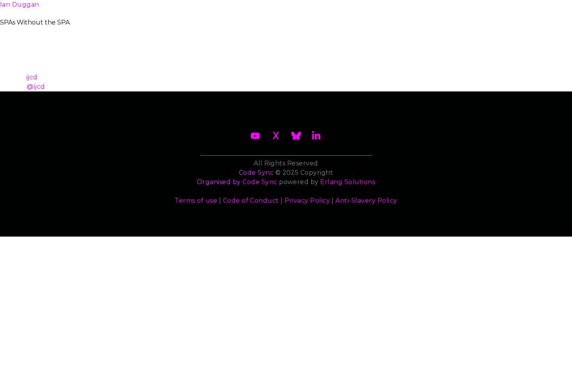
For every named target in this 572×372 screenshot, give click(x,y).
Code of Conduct (251, 200)
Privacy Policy (307, 200)
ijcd (32, 77)
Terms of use (196, 200)
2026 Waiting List (145, 9)
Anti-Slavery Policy (366, 200)
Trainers (364, 9)
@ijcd (36, 86)
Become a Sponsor (219, 9)
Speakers (323, 9)
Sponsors (406, 9)
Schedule (279, 9)
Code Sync (259, 182)
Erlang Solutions (347, 182)
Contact (448, 9)
